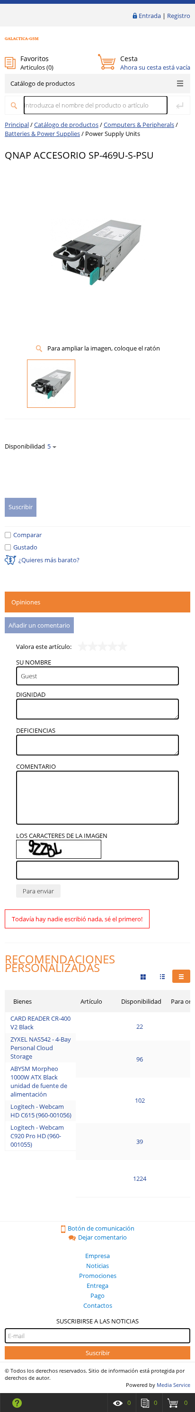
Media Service (173, 1384)
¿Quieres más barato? (49, 560)
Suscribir (98, 1353)
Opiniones (25, 602)
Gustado (25, 547)
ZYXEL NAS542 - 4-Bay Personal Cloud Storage (40, 1048)
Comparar (27, 535)
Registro (178, 15)
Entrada (150, 15)
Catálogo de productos (42, 83)
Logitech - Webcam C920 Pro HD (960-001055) (37, 1136)
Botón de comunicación (101, 1228)
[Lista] (181, 976)
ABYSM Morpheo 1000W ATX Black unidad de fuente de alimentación (38, 1081)
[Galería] (162, 976)
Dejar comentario (102, 1237)
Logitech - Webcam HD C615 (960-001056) (40, 1110)
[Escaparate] (143, 976)
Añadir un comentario (39, 625)
